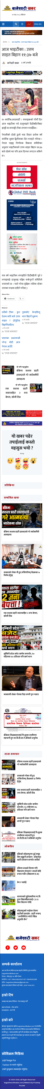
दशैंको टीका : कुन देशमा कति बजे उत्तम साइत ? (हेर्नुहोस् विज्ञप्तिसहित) (11, 318)
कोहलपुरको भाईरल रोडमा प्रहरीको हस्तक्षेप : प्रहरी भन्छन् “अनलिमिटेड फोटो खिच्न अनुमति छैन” (29, 915)
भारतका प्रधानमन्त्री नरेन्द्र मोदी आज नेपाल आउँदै (11, 342)
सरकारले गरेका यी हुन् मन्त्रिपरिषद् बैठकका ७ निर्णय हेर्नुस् (22, 574)
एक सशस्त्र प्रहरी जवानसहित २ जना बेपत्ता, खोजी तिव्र (21, 614)
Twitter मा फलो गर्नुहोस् (12, 1065)
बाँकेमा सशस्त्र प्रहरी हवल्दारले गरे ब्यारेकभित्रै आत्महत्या (21, 533)
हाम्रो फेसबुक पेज (9, 1061)
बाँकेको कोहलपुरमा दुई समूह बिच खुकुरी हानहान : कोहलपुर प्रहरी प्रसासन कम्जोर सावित (29, 857)
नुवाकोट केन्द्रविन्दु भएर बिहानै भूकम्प (31, 314)
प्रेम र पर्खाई (21, 882)
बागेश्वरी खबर (13, 63)
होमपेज (5, 42)
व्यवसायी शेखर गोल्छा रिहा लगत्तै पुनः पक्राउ (21, 694)
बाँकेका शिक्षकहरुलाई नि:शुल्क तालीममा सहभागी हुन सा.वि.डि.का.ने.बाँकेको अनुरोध (21, 736)
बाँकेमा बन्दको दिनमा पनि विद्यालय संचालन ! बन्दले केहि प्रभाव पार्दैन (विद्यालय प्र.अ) (29, 871)
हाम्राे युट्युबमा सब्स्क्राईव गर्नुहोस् (14, 1069)
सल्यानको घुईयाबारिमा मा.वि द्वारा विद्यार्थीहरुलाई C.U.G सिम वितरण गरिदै (28, 899)
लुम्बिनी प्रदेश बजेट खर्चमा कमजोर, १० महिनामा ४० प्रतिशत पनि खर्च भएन (19, 655)
